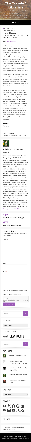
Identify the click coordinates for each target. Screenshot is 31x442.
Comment (6, 239)
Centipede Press (11, 41)
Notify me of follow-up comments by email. (15, 290)
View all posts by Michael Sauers (12, 209)
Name (5, 263)
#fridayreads (11, 135)
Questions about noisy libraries (18, 374)
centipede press (21, 135)
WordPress (26, 438)
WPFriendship (14, 438)
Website (5, 280)
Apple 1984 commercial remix (17, 355)
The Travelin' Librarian (21, 436)
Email (5, 271)
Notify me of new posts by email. (12, 294)
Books (11, 133)
